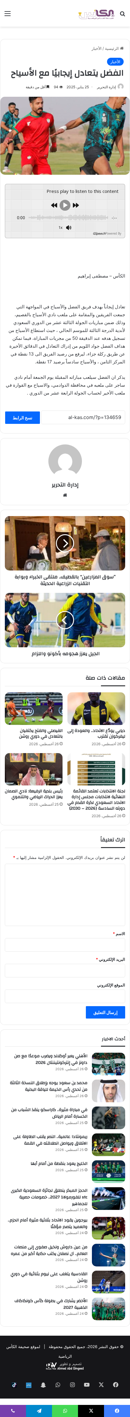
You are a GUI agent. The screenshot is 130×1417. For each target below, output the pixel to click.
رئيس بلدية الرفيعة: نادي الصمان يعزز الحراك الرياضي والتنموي (34, 794)
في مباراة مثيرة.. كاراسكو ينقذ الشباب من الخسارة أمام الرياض (49, 1113)
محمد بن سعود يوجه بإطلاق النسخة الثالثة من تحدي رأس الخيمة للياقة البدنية (48, 1086)
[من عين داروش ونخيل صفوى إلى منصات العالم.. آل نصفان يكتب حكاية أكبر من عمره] (108, 1255)
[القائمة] (8, 15)
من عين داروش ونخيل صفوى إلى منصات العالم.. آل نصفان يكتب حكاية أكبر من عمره (49, 1250)
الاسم (119, 933)
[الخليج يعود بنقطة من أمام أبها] (108, 1171)
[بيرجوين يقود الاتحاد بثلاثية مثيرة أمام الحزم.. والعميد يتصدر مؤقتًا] (108, 1228)
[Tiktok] (14, 1385)
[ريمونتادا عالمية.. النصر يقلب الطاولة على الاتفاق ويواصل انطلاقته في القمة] (108, 1144)
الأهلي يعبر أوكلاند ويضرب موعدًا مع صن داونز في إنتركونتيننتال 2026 (50, 1059)
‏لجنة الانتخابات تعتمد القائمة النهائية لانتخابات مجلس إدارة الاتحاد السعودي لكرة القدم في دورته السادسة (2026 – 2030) (96, 799)
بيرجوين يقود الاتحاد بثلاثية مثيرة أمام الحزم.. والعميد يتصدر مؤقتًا (47, 1223)
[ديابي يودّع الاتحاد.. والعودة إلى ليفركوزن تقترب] (96, 708)
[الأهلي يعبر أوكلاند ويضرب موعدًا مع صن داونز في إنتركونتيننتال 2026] (108, 1064)
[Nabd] (28, 1385)
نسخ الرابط (22, 417)
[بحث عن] (122, 15)
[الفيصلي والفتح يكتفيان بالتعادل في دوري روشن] (34, 708)
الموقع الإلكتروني (111, 985)
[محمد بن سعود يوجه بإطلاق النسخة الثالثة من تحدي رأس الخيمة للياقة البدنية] (108, 1091)
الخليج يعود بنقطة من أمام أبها (59, 1164)
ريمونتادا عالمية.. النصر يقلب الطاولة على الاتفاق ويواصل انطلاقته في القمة (50, 1140)
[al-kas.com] (96, 13)
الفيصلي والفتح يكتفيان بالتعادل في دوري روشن (41, 733)
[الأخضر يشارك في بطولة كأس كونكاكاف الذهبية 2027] (108, 1309)
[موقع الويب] (65, 495)
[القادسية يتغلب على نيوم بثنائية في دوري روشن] (108, 1282)
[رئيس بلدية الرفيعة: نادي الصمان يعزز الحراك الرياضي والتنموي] (34, 769)
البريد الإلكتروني (110, 959)
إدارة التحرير (106, 87)
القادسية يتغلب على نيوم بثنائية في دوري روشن (49, 1277)
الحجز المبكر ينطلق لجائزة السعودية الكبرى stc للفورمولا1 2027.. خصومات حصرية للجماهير (49, 1197)
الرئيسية (112, 48)
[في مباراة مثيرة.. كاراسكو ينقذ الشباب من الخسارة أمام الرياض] (108, 1118)
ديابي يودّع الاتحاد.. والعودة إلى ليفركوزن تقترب (96, 733)
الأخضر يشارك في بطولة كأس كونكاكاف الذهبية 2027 (51, 1304)
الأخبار (97, 48)
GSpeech (99, 233)
